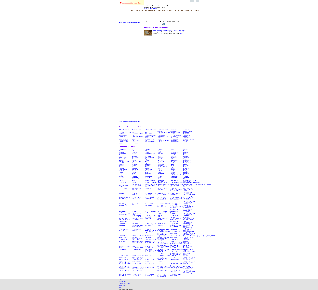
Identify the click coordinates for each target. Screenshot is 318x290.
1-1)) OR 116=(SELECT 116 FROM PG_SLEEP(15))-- (189, 261)
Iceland (160, 170)
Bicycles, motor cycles (125, 132)
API (182, 10)
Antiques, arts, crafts (150, 129)
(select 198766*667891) (136, 183)
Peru (133, 174)
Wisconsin (122, 160)
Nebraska (160, 157)
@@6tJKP (148, 218)
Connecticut (174, 151)
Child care (186, 132)
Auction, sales (174, 129)
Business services (176, 132)
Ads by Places (161, 10)
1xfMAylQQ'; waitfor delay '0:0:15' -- (175, 204)
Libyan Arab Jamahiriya (160, 180)
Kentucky (173, 153)
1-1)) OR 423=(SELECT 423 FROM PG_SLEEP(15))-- (176, 225)
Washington (174, 157)
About (120, 279)
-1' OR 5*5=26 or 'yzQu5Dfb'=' (188, 210)
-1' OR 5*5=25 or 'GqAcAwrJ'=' (188, 230)
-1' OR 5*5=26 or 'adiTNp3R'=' (175, 212)
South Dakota (174, 160)
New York (186, 151)
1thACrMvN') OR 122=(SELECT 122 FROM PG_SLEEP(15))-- (125, 261)
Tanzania (147, 177)
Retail (133, 141)
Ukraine (121, 178)
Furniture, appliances (150, 135)
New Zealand (186, 163)
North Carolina (174, 155)
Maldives (185, 174)
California (147, 149)
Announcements (136, 129)
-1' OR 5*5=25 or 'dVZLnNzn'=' (149, 204)
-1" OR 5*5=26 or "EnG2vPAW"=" (188, 268)
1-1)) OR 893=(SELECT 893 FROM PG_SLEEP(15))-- (189, 195)
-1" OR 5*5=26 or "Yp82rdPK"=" (188, 204)
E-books (173, 133)
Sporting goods (175, 141)
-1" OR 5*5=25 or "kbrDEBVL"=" (136, 264)
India (133, 151)
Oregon (185, 159)
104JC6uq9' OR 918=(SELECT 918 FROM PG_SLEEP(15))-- (163, 195)
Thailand (185, 176)
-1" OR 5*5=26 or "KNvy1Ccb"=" (149, 236)
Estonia (173, 169)
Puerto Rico (161, 161)
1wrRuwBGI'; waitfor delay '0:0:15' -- (163, 247)
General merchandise (176, 135)
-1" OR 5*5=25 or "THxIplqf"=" (188, 249)
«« (145, 61)
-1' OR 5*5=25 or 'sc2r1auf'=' (188, 240)
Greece (121, 167)
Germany (160, 163)
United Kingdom (123, 163)
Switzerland (148, 173)
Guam (146, 161)
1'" (184, 186)
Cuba (120, 173)
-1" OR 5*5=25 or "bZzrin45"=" (175, 216)
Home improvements (137, 136)
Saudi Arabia (174, 177)
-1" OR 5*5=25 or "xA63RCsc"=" (162, 212)
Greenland (147, 170)
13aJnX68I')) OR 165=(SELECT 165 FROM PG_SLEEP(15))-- (138, 248)
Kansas (134, 153)
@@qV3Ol (186, 254)
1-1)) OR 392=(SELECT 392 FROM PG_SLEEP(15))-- (163, 199)
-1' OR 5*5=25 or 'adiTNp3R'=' (188, 265)
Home (132, 10)
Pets (146, 140)
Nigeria (159, 178)
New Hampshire (149, 157)
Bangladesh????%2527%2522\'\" (136, 260)
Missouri (185, 156)
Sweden (173, 170)
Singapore (134, 164)
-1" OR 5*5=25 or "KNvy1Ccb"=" (188, 198)
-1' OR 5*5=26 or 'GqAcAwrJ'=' (162, 260)
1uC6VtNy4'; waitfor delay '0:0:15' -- (124, 198)
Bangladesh (148, 164)
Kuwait (121, 180)
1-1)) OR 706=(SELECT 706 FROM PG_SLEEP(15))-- (125, 213)
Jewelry (160, 137)
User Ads (176, 10)
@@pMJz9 (174, 229)
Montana (134, 156)
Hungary (121, 168)
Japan (185, 164)
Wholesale (135, 143)
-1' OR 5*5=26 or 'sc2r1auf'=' (175, 271)
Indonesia (186, 173)
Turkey (121, 176)
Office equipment (136, 140)
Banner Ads (188, 10)
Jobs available (174, 137)
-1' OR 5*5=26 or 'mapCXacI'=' (162, 224)
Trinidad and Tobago (137, 178)
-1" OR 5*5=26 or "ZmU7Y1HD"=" (124, 236)
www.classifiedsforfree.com (151, 8)
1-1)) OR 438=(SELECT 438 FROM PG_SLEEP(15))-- (150, 250)
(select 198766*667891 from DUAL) (189, 180)
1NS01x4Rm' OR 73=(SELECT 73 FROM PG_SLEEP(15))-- (151, 241)
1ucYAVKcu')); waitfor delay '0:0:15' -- (151, 224)
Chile (159, 169)
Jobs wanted (186, 137)
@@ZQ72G (161, 239)
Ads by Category (150, 10)
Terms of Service (123, 281)
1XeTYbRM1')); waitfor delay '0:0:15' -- (176, 268)
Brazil (172, 163)
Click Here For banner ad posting (129, 22)
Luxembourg (148, 169)
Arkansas (134, 152)
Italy (146, 163)
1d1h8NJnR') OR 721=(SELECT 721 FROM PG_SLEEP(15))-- (138, 257)
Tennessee (186, 157)
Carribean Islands (162, 167)
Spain (172, 164)
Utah (172, 159)
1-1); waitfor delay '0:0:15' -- (137, 188)
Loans (159, 139)
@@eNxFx (186, 263)
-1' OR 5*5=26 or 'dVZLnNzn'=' (123, 240)
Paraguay (134, 176)
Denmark (160, 165)
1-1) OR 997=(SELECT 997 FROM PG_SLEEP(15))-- (137, 241)
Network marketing (124, 140)
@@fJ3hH (135, 204)
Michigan (185, 152)
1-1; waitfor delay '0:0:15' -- (123, 186)
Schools (160, 141)
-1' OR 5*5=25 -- (187, 185)
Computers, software (137, 133)
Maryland (160, 153)
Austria (172, 165)
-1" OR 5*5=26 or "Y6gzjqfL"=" (149, 268)
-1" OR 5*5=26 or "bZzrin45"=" (175, 247)
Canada (185, 161)
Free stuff (134, 135)
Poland (121, 172)
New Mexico (122, 159)
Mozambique (174, 176)
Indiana (147, 152)
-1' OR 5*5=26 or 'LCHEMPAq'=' (149, 198)
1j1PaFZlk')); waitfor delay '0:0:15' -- (124, 204)
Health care (122, 136)
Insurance (173, 136)
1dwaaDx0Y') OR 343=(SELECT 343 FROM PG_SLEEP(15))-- (176, 244)
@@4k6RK (122, 193)
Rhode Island (186, 160)
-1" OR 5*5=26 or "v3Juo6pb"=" (124, 224)
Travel (185, 141)
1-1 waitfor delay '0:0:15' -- (174, 186)
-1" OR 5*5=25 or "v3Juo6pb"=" (136, 275)
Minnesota (173, 156)
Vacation (121, 143)
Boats (133, 132)
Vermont (147, 160)
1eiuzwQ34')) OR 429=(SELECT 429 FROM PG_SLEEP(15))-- (176, 265)
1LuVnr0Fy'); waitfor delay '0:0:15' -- (150, 216)
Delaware (147, 151)
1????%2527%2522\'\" (151, 182)
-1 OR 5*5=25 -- (175, 180)
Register (192, 1)
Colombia (185, 165)
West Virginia (135, 157)
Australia (173, 161)
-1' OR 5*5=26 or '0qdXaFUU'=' (136, 230)
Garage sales (161, 135)
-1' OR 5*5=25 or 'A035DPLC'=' (188, 244)
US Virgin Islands (136, 161)
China (146, 167)
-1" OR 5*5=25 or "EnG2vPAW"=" (175, 240)
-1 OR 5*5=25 (123, 188)
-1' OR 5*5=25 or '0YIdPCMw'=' (162, 219)
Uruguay (121, 177)
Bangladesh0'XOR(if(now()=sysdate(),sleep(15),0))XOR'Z (199, 236)
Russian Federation (150, 180)
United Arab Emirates (176, 174)
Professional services (163, 140)
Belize (185, 169)
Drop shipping (148, 133)
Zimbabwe (186, 177)
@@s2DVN (148, 188)
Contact (196, 10)
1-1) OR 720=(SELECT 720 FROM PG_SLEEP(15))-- (176, 253)
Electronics (186, 133)
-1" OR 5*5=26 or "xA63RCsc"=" (149, 247)
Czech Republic (123, 169)
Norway (134, 172)
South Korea (148, 176)
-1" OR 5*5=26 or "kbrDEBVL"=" (188, 207)
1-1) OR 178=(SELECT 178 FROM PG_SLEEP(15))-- (163, 244)
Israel (133, 173)
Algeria (159, 168)
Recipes (185, 140)
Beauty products (187, 131)
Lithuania (185, 172)
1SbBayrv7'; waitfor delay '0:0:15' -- (175, 236)
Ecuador (134, 170)
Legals (134, 139)
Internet (185, 136)
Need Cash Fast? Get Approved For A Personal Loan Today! (169, 30)
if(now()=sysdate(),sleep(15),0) (179, 249)
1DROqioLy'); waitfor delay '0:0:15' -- (137, 219)
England (147, 168)
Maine (120, 156)
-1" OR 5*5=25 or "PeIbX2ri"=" (124, 230)
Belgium (121, 164)
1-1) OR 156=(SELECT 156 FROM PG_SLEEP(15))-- (125, 220)
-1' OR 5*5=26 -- (187, 184)
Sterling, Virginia (175, 259)
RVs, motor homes (150, 141)
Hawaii (185, 153)
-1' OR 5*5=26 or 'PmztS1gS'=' (188, 247)
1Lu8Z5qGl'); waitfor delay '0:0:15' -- (175, 275)
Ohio (120, 155)
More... (182, 33)
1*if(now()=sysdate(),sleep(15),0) (192, 182)
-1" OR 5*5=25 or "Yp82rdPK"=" (149, 260)
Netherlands (186, 167)
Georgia (160, 151)
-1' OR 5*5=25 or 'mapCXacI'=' (162, 188)
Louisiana (160, 155)
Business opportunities (164, 132)
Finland (134, 167)
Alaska (121, 151)
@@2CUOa (148, 255)
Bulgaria (173, 167)
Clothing (121, 133)
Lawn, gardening (123, 139)
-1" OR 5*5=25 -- (162, 184)
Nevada (134, 160)
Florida (172, 149)
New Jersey (122, 153)
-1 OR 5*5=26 (123, 182)
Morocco (173, 172)
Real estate (174, 140)
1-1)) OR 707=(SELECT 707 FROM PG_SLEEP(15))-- (163, 237)
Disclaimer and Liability (124, 283)
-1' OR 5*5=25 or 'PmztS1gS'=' (188, 216)
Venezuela (135, 177)
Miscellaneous (174, 139)
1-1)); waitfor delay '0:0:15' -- (150, 186)
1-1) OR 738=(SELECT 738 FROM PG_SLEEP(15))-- (163, 276)
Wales (185, 178)
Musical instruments (188, 139)
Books (146, 132)
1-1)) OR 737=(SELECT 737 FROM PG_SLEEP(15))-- (189, 257)
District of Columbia (150, 153)
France (134, 163)
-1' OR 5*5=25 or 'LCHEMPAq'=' (123, 256)
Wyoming (160, 160)
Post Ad (169, 10)
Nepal (159, 177)
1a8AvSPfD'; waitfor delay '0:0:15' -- (175, 232)
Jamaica (134, 168)
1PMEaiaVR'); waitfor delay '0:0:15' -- (163, 249)
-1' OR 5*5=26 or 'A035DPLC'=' (149, 275)
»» (151, 61)
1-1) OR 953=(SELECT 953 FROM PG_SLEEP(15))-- (189, 213)
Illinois (159, 152)
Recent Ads (139, 10)
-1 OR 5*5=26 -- (162, 185)
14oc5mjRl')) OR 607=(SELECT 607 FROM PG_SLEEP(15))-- (138, 269)
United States (122, 149)
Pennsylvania (187, 155)
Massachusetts (175, 152)
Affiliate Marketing (124, 129)
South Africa (122, 170)
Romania (173, 173)
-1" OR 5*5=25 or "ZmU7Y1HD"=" (136, 198)
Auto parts (186, 129)
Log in (197, 1)
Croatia (172, 168)
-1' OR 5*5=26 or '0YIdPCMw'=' (162, 252)
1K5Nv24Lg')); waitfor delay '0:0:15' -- (163, 230)
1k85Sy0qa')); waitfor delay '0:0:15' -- (189, 252)
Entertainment (123, 135)
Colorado (121, 152)
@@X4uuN (161, 216)
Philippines (186, 168)
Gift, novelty (186, 135)
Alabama (160, 149)
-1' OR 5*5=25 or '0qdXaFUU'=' (136, 194)
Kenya (121, 174)
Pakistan (160, 176)
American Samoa (124, 161)
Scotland (173, 178)
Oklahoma (135, 159)
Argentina (147, 165)
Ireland (159, 172)
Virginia (147, 159)
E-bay (159, 133)
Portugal (185, 170)
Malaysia (121, 165)
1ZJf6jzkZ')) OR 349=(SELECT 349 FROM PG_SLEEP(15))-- (189, 233)
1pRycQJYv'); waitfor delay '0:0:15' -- (125, 275)
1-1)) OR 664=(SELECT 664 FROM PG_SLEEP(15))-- (189, 272)
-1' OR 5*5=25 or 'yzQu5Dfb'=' (149, 264)
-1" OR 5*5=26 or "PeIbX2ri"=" (175, 256)
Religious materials (124, 141)
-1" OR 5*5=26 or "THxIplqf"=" (175, 194)
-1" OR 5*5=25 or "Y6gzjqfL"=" (188, 238)
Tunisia (147, 178)
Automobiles (174, 131)
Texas (159, 156)
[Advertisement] (149, 16)
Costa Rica (161, 164)
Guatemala (161, 173)
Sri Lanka (134, 180)
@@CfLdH (186, 242)
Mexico (134, 165)
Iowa (146, 155)
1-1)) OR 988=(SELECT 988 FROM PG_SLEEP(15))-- (137, 225)
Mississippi (148, 156)
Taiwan (147, 174)
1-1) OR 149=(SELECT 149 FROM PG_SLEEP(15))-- (176, 189)
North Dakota (161, 159)
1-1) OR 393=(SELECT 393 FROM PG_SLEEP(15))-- (189, 201)
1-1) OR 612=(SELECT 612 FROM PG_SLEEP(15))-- (150, 231)
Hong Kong (135, 169)
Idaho (133, 155)
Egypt (146, 172)
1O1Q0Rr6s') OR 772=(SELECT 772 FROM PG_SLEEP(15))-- (125, 265)
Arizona (185, 149)
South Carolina (123, 157)
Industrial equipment (163, 136)
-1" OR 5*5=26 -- (136, 185)
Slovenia (160, 174)
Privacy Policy (122, 285)
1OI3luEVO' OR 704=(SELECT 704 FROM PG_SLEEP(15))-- (176, 199)
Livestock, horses (149, 139)
